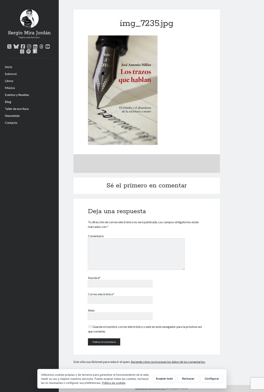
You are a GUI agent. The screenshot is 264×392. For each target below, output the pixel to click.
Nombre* (94, 278)
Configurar (212, 378)
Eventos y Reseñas (17, 94)
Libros (9, 81)
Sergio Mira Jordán (29, 33)
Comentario (96, 236)
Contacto (11, 122)
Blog (8, 101)
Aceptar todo (164, 378)
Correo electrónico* (101, 294)
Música (10, 88)
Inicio (8, 67)
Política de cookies (113, 382)
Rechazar (188, 378)
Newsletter (12, 115)
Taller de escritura (17, 108)
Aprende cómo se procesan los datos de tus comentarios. (168, 362)
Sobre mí (11, 74)
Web (91, 310)
